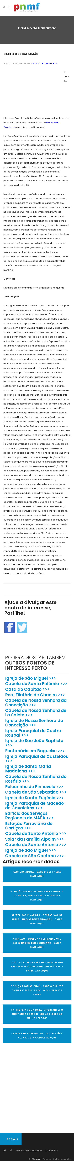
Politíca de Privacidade (29, 1150)
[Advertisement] (29, 91)
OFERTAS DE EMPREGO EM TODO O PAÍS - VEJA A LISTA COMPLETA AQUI (37, 1035)
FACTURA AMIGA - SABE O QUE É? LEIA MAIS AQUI (37, 873)
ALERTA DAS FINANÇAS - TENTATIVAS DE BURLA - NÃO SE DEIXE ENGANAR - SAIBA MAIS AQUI (37, 919)
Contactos (52, 1150)
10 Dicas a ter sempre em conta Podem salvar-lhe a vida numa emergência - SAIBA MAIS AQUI (36, 966)
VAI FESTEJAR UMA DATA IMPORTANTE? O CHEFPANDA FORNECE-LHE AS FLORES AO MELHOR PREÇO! (37, 1014)
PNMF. (39, 1159)
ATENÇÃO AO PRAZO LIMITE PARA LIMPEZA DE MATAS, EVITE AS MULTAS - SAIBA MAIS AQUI (37, 895)
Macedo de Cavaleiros (44, 63)
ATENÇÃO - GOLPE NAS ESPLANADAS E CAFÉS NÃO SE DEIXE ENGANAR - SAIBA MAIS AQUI (37, 943)
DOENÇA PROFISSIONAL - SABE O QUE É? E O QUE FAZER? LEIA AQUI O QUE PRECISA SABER (37, 990)
